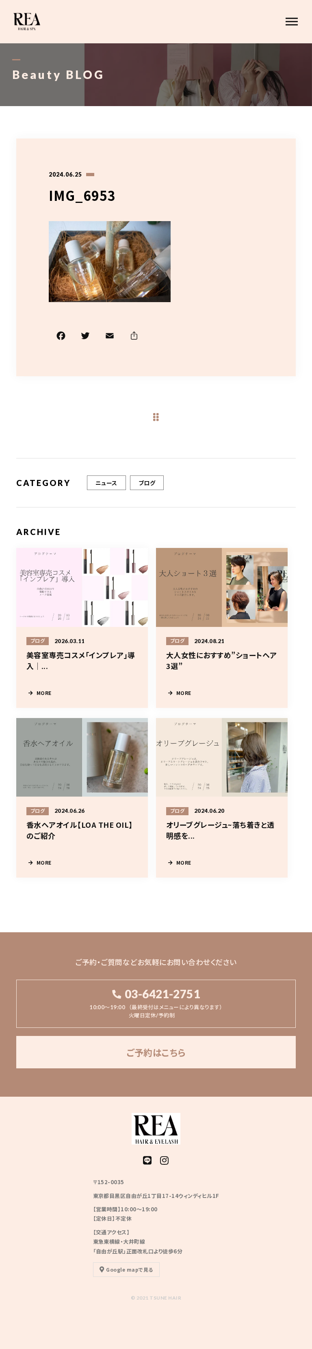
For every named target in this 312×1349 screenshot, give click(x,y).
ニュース (106, 483)
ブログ (147, 483)
